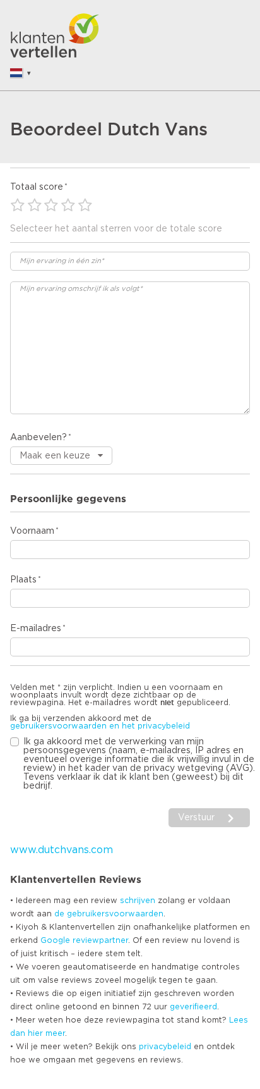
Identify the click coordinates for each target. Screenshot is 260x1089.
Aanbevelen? (38, 437)
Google (55, 940)
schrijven (137, 900)
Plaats (23, 579)
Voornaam (32, 531)
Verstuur (196, 817)
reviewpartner (100, 940)
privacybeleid (165, 1046)
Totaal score (36, 187)
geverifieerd (193, 1007)
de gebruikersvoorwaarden (108, 914)
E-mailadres (35, 628)
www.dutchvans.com (61, 850)
